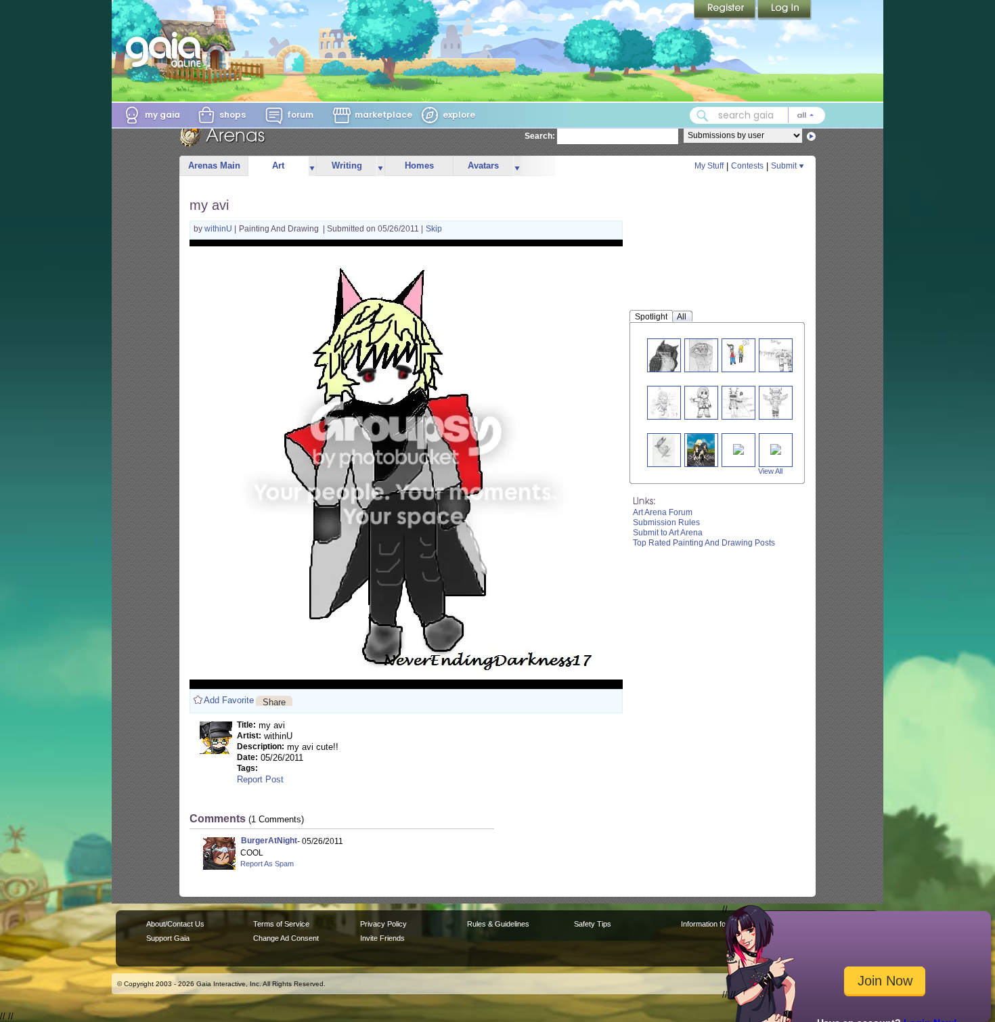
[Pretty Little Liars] (701, 450)
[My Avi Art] (739, 402)
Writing (347, 165)
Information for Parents (718, 924)
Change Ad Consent (286, 938)
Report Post (260, 779)
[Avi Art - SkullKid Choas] (663, 402)
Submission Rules (666, 522)
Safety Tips (592, 924)
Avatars (483, 165)
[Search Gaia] (702, 116)
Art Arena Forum (662, 512)
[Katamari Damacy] (738, 448)
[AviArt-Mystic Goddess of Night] (775, 402)
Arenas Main (214, 165)
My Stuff (709, 166)
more (312, 166)
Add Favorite (229, 700)
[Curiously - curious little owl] (664, 355)
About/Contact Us (175, 924)
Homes (419, 165)
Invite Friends (382, 938)
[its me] (775, 448)
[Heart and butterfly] (663, 450)
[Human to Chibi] (701, 402)
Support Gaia (168, 938)
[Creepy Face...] (738, 355)
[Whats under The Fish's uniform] (700, 355)
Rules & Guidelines (498, 924)
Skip (434, 229)
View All (770, 471)
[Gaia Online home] (166, 49)
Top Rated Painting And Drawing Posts (704, 543)
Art (278, 165)
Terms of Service (281, 924)
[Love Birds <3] (782, 355)
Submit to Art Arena (668, 532)
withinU (219, 229)
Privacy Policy (383, 924)
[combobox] (757, 115)
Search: (540, 136)
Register (725, 10)
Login (784, 10)
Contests (747, 166)
